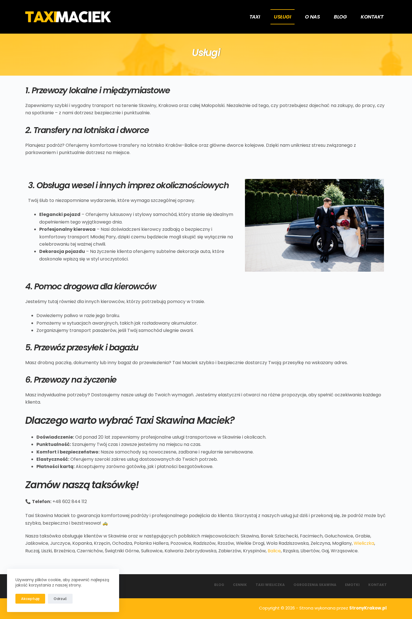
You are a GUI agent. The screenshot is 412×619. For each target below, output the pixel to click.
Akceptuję (30, 598)
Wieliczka (364, 543)
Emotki (352, 585)
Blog (340, 16)
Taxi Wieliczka (270, 585)
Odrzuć (60, 598)
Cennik (240, 585)
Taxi (254, 16)
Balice (274, 551)
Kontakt (372, 16)
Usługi (282, 16)
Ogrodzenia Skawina (314, 585)
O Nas (312, 16)
